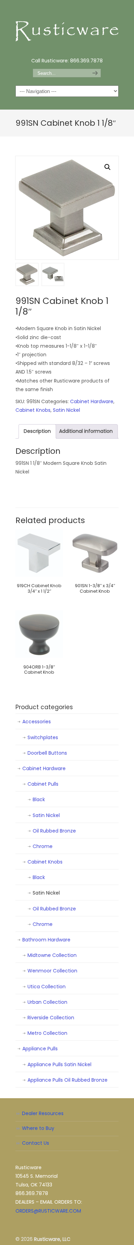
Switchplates (42, 737)
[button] (107, 167)
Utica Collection (46, 986)
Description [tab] (37, 431)
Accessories (36, 721)
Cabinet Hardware (91, 401)
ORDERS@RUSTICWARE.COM (48, 1210)
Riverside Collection (50, 1017)
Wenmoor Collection (52, 970)
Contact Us (35, 1143)
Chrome (43, 846)
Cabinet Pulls (42, 783)
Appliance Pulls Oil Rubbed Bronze (67, 1079)
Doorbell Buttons (47, 752)
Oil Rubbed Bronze (54, 830)
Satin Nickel (66, 410)
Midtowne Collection (52, 955)
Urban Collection (47, 1002)
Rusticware (67, 28)
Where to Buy (38, 1128)
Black (39, 799)
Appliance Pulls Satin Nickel (59, 1064)
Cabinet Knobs (33, 410)
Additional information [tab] (86, 431)
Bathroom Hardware (46, 939)
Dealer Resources (43, 1113)
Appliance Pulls (40, 1048)
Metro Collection (47, 1033)
